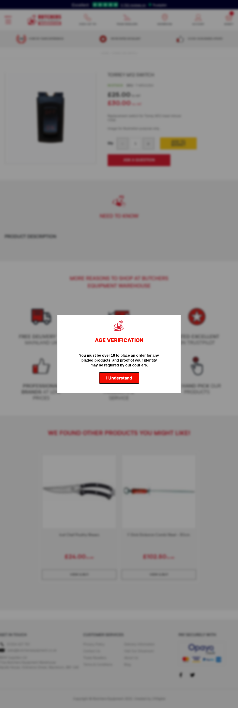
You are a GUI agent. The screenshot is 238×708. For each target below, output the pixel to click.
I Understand (119, 378)
